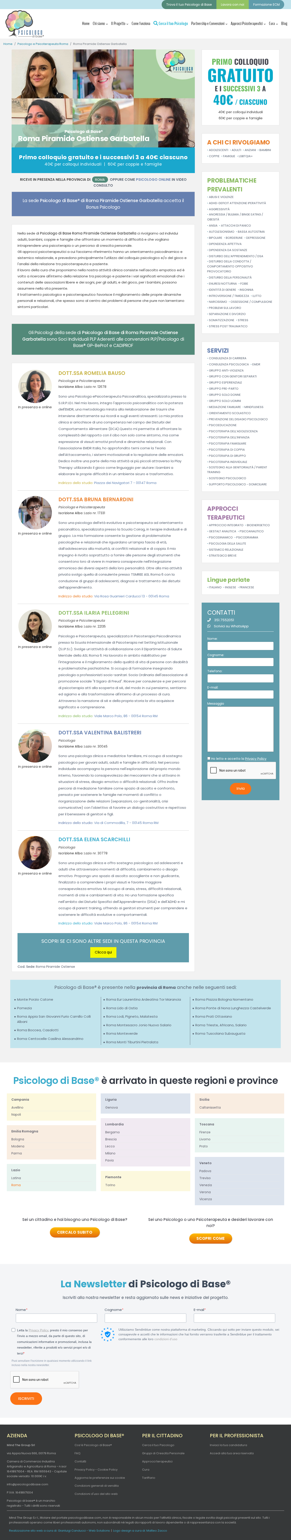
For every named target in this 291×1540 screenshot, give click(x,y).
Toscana (206, 1124)
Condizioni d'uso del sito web (96, 1494)
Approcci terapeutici (157, 1461)
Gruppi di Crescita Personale (163, 1453)
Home (86, 23)
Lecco (110, 1146)
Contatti (80, 1461)
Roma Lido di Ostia (122, 1008)
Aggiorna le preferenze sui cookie (100, 1478)
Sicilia (204, 1099)
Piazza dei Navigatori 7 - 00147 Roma (125, 482)
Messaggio (215, 703)
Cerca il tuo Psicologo (173, 23)
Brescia (111, 1139)
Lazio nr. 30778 (83, 853)
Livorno (205, 1139)
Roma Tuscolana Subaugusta (220, 1033)
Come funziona (141, 23)
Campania (20, 1099)
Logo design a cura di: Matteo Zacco (140, 1530)
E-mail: (212, 687)
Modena (17, 1146)
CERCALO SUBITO (74, 1232)
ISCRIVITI (26, 1398)
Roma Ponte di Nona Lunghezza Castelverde (233, 1008)
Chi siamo (99, 23)
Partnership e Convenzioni (207, 23)
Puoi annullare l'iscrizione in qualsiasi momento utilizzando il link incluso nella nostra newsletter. (52, 1363)
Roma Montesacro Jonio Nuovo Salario (138, 1025)
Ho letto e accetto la (238, 758)
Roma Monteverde (122, 1033)
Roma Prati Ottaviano (213, 1016)
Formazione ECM (266, 4)
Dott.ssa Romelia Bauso (91, 373)
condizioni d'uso (165, 1339)
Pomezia (24, 1008)
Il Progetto (118, 23)
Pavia (109, 1160)
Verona (205, 1192)
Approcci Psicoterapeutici (247, 23)
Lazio (15, 1170)
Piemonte (113, 1177)
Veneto (205, 1163)
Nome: (212, 638)
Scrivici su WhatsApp (231, 626)
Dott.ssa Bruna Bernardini (95, 499)
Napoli (16, 1114)
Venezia (205, 1185)
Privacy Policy (255, 758)
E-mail (199, 1309)
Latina (16, 1178)
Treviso (205, 1178)
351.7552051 (224, 620)
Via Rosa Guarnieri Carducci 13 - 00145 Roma (131, 596)
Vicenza (205, 1199)
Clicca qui (103, 952)
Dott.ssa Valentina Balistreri (99, 732)
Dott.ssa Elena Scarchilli (94, 839)
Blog (284, 23)
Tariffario (148, 1478)
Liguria (111, 1099)
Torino (110, 1185)
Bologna (17, 1139)
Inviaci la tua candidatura (228, 1445)
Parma (16, 1153)
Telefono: (214, 671)
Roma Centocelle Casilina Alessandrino (50, 1038)
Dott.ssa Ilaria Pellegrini (93, 612)
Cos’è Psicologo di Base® (93, 1445)
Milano (110, 1153)
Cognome (113, 1309)
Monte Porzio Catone (35, 999)
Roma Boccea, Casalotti (37, 1030)
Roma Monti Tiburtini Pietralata (132, 1042)
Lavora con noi (232, 4)
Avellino (17, 1107)
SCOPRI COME (210, 1238)
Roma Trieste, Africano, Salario (221, 1025)
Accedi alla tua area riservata (232, 1453)
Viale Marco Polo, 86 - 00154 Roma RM (126, 716)
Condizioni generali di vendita (97, 1486)
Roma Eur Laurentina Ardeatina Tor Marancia (143, 999)
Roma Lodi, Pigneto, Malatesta (132, 1016)
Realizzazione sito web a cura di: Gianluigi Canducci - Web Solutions (59, 1530)
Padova (205, 1171)
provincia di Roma (156, 987)
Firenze (205, 1132)
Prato (203, 1146)
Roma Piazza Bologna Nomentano (224, 999)
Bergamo (112, 1132)
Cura (272, 23)
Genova (111, 1107)
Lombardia (114, 1124)
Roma (100, 179)
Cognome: (215, 655)
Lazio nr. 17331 (81, 513)
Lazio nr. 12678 (82, 386)
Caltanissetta (210, 1107)
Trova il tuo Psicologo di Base (189, 4)
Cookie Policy (108, 1469)
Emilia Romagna (24, 1131)
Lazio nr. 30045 (83, 746)
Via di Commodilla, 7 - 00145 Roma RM (126, 822)
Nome (21, 1309)
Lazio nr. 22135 (82, 626)
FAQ (77, 1453)
